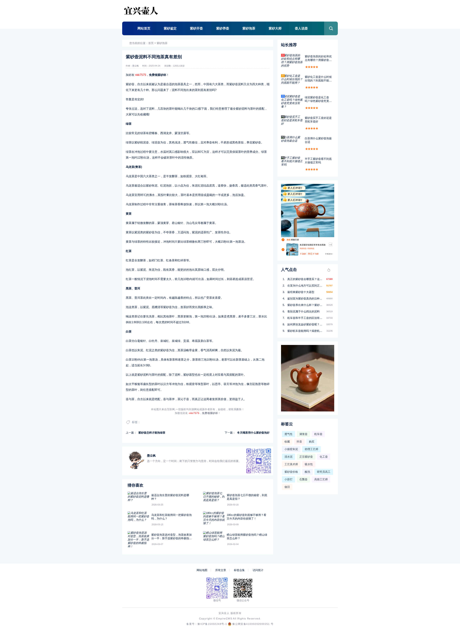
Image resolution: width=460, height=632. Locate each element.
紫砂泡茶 (248, 28)
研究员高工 (323, 471)
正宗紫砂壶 (306, 456)
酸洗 (307, 471)
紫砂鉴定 (170, 28)
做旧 (287, 486)
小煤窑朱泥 (291, 449)
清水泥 (288, 456)
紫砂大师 (275, 28)
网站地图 (202, 570)
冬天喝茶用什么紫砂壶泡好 (253, 432)
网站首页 (143, 28)
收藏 (287, 441)
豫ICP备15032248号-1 (212, 623)
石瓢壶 (303, 479)
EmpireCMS (224, 618)
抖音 (299, 441)
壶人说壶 (301, 28)
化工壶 (324, 456)
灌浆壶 (303, 434)
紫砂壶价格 (291, 471)
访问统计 (258, 570)
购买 (311, 441)
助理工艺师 (311, 449)
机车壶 (318, 434)
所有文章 (220, 570)
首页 (151, 43)
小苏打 (288, 479)
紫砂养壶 (222, 28)
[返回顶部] (448, 564)
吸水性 (309, 464)
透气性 (288, 434)
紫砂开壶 (196, 28)
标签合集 (239, 570)
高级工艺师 (321, 479)
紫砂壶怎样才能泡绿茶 (151, 432)
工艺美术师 (291, 464)
